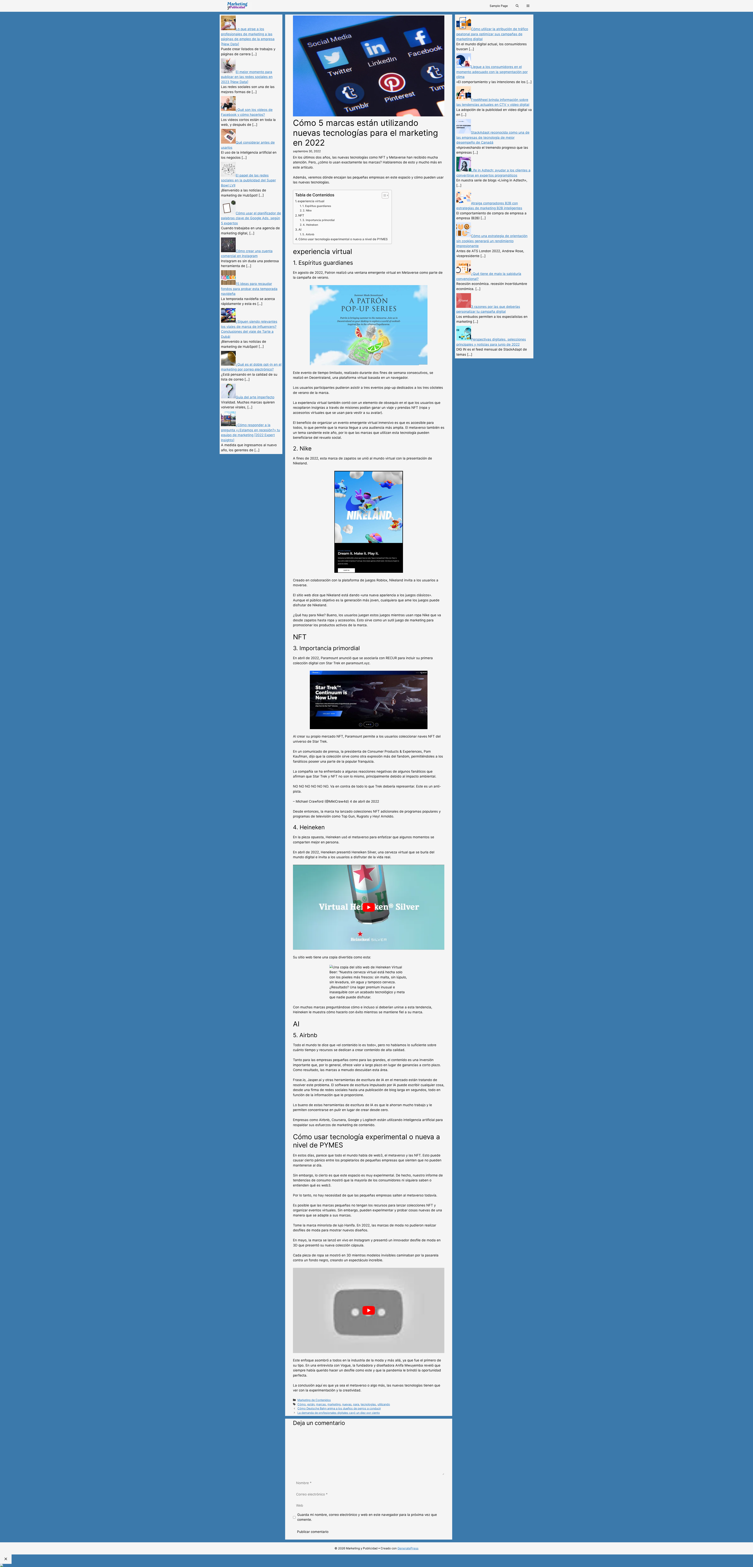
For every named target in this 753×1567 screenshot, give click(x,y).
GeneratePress (407, 1548)
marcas (321, 1404)
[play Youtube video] (368, 907)
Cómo (301, 1404)
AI (299, 229)
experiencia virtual (311, 201)
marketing (334, 1404)
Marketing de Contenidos (314, 1400)
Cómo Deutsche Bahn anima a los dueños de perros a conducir (339, 1408)
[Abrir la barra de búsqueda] (517, 6)
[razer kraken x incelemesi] (376, 1565)
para (356, 1404)
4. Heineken (310, 224)
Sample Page (499, 6)
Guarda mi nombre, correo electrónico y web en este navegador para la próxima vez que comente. (367, 1517)
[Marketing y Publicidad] (236, 6)
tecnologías (368, 1404)
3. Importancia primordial (318, 220)
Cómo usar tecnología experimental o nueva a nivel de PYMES (343, 239)
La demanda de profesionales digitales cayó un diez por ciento (338, 1412)
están (311, 1404)
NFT (301, 215)
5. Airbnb (308, 234)
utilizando (383, 1404)
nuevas (347, 1404)
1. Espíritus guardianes (316, 206)
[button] (528, 6)
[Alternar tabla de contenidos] (383, 195)
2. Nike (307, 210)
